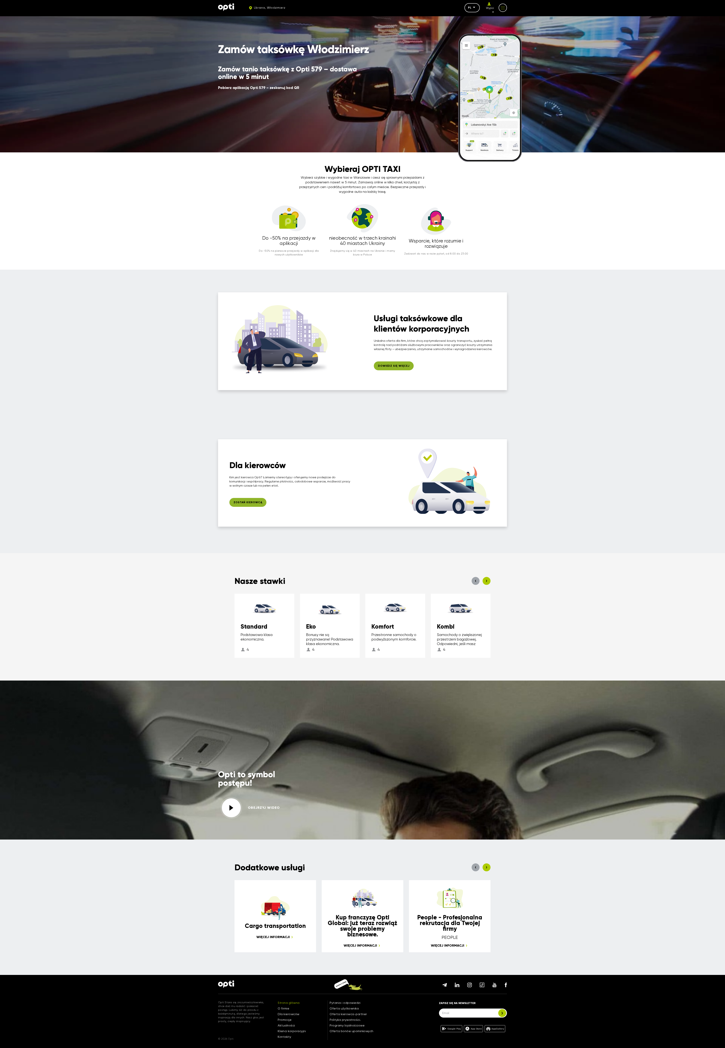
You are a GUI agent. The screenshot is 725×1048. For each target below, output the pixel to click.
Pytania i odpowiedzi (345, 1003)
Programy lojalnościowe (347, 1025)
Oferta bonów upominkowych (351, 1031)
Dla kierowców (288, 1014)
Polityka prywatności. (345, 1020)
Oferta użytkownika (344, 1008)
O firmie (283, 1008)
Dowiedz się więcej (394, 365)
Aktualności (286, 1025)
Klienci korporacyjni (292, 1031)
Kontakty (284, 1037)
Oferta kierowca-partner (348, 1014)
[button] (476, 581)
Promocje (285, 1020)
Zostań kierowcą (248, 502)
